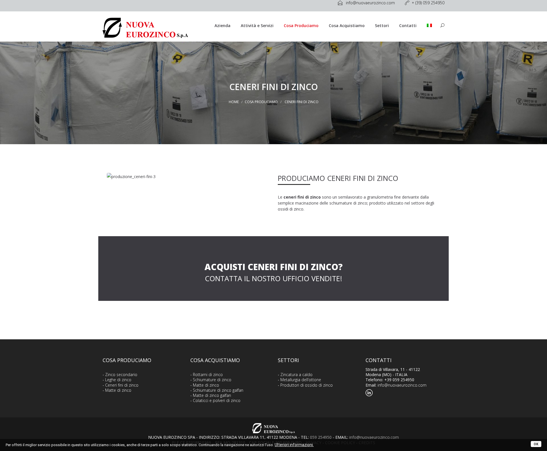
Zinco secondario (121, 374)
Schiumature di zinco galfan (218, 390)
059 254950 (321, 437)
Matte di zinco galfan (212, 395)
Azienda (222, 25)
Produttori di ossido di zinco (306, 385)
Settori (382, 25)
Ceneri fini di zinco (121, 385)
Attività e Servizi (257, 25)
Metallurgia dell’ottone (300, 379)
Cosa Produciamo (301, 25)
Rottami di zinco (208, 374)
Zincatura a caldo (296, 374)
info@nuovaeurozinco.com (401, 385)
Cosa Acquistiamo (347, 25)
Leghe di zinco (118, 379)
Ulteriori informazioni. (294, 444)
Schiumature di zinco (212, 379)
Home (234, 101)
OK (536, 444)
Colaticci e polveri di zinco (216, 400)
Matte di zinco (118, 390)
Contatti (408, 25)
